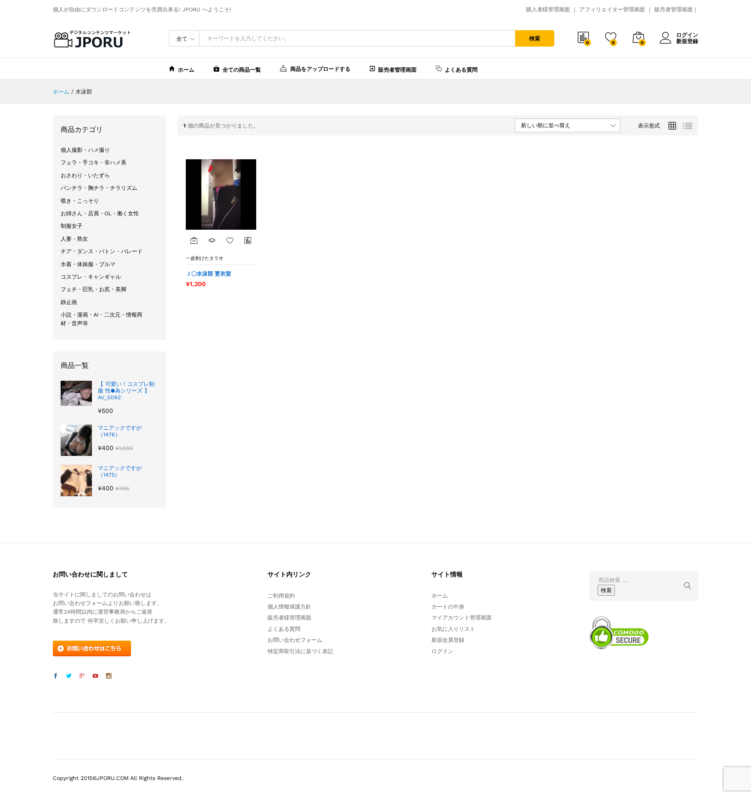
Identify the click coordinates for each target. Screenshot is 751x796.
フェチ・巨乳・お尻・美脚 (93, 289)
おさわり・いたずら (85, 175)
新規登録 (687, 41)
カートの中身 (447, 606)
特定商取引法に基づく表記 (300, 651)
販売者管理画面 (673, 9)
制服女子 (72, 226)
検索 (534, 38)
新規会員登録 (447, 640)
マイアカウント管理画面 (461, 617)
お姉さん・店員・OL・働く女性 (100, 213)
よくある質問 (461, 69)
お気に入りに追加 (230, 240)
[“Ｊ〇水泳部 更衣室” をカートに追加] (194, 240)
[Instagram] (108, 676)
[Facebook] (55, 676)
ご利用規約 (281, 595)
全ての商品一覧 (242, 69)
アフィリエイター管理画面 (612, 9)
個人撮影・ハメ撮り (85, 150)
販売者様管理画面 (289, 617)
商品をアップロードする (320, 69)
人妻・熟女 (74, 239)
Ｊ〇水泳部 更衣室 (208, 273)
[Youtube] (95, 676)
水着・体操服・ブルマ (88, 264)
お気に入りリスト (453, 629)
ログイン (687, 35)
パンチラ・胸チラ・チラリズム (99, 188)
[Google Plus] (82, 676)
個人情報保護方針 (289, 606)
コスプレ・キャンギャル (91, 277)
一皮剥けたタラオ (204, 258)
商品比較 (248, 240)
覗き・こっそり (80, 201)
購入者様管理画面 (548, 9)
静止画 (69, 302)
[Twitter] (68, 676)
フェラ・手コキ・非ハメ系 (93, 162)
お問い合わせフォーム (295, 640)
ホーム (186, 69)
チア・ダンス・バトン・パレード (102, 251)
